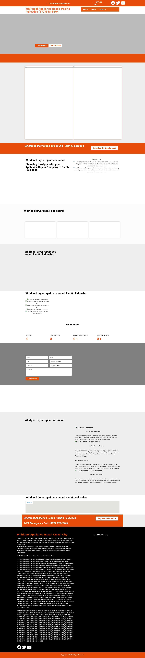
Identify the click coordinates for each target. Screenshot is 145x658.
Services (93, 9)
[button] (97, 485)
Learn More (42, 45)
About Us (85, 9)
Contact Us (103, 9)
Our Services (55, 45)
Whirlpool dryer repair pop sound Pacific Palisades (54, 145)
